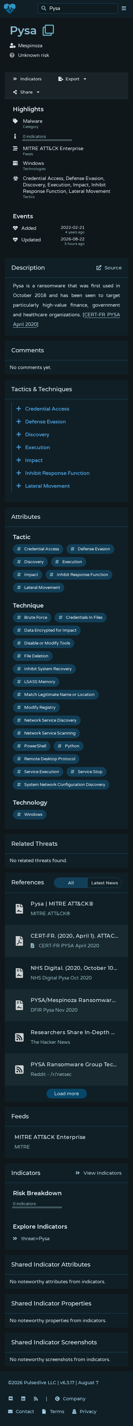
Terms (57, 1411)
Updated (31, 240)
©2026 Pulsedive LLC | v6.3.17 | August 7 (53, 1382)
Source (113, 268)
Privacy (88, 1411)
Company (74, 1399)
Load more (66, 1094)
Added (28, 228)
